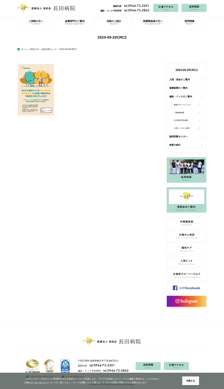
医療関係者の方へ (153, 22)
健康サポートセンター (182, 105)
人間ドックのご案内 (182, 128)
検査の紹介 (175, 145)
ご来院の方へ (36, 22)
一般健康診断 (179, 113)
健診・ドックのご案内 (180, 96)
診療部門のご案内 (75, 22)
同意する (191, 381)
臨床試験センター (178, 136)
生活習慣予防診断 (181, 120)
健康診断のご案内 (178, 88)
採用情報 (189, 22)
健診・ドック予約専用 (124, 10)
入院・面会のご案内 (179, 79)
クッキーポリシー (39, 382)
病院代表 (131, 6)
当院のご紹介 (114, 22)
